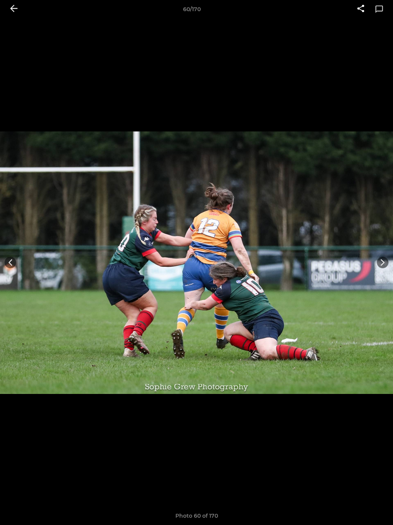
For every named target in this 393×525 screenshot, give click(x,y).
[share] (360, 9)
